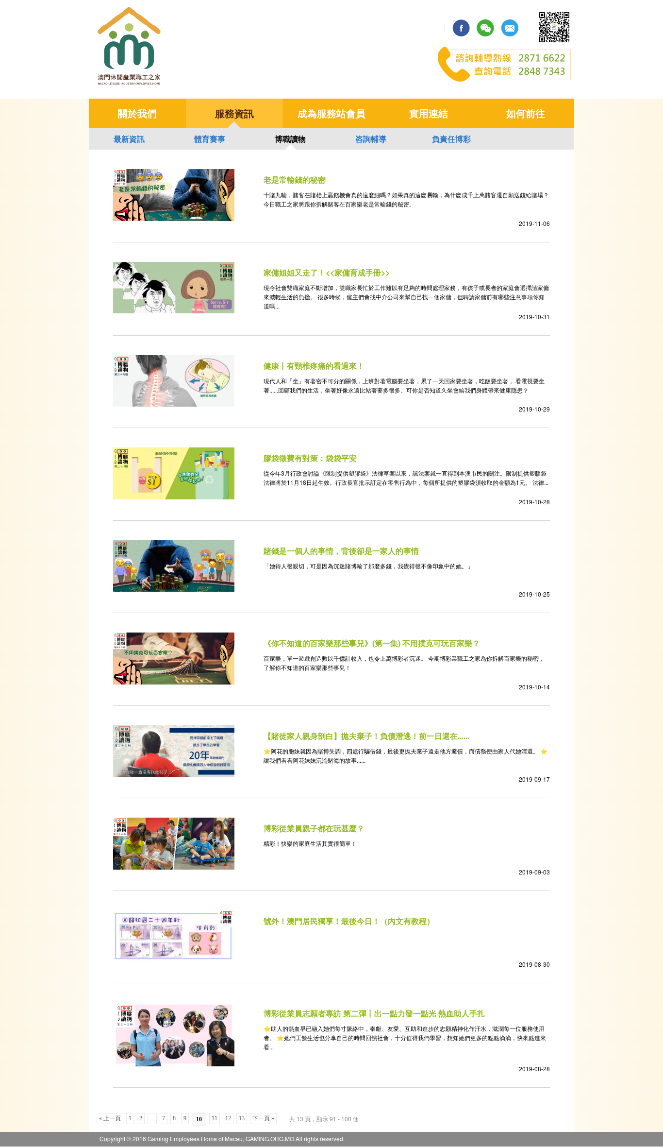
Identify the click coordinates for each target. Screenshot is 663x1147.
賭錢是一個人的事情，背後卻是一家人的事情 (341, 550)
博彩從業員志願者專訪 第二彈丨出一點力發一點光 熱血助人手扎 (374, 1013)
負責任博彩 (451, 138)
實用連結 (428, 113)
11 (214, 1118)
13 (242, 1118)
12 (228, 1118)
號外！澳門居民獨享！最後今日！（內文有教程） (349, 920)
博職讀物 (290, 138)
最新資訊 (129, 138)
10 (199, 1119)
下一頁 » (263, 1118)
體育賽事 (209, 138)
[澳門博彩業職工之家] (130, 84)
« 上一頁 (110, 1118)
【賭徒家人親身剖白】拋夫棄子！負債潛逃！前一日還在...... (366, 735)
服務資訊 (234, 113)
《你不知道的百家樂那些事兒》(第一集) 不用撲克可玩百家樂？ (372, 643)
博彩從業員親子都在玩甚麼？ (314, 828)
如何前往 (525, 113)
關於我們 (137, 113)
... (152, 1118)
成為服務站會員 (331, 113)
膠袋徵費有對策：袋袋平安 (310, 457)
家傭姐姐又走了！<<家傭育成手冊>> (327, 272)
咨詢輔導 (370, 138)
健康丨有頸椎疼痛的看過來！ (314, 365)
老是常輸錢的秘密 (295, 179)
